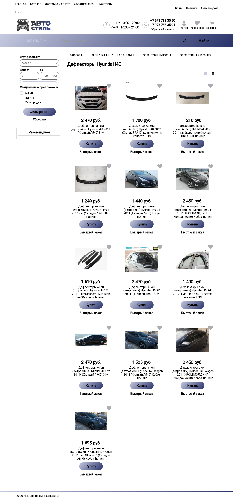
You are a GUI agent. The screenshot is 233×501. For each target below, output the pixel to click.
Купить (91, 143)
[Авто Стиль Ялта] (40, 25)
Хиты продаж (209, 8)
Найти (204, 40)
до (41, 69)
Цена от (24, 69)
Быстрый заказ (91, 152)
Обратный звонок (163, 29)
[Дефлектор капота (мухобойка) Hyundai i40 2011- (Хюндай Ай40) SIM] (91, 98)
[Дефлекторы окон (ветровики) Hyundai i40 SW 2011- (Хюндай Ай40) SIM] (91, 340)
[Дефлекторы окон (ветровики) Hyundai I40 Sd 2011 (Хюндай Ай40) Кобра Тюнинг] (142, 179)
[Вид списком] (213, 73)
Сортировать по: (30, 57)
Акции (178, 8)
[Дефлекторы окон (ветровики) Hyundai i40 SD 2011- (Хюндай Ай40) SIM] (142, 259)
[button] (108, 86)
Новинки (191, 8)
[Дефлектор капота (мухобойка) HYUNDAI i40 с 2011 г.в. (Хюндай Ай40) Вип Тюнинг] (91, 179)
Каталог (33, 40)
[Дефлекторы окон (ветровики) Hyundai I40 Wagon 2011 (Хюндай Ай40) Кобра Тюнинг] (142, 340)
